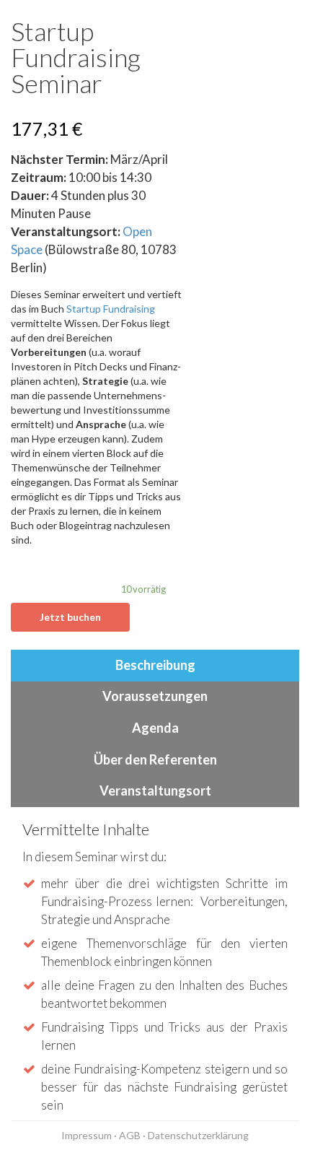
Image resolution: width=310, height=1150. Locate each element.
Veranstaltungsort (155, 790)
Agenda (155, 728)
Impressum (86, 1135)
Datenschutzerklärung (198, 1135)
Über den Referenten (155, 759)
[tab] (155, 665)
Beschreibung (155, 665)
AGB (130, 1135)
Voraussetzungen (155, 696)
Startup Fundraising (110, 308)
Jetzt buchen (70, 617)
